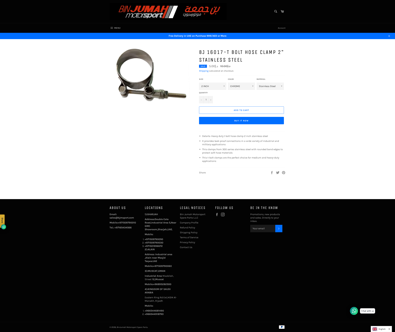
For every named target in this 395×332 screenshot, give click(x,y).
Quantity (203, 93)
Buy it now (241, 120)
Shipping (203, 70)
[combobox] (381, 329)
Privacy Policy (187, 242)
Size (201, 79)
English (382, 329)
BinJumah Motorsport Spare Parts (132, 327)
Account (281, 28)
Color (231, 79)
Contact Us (186, 247)
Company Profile (189, 222)
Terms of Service (189, 237)
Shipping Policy (188, 232)
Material (261, 79)
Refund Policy (187, 227)
